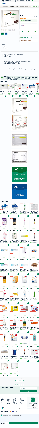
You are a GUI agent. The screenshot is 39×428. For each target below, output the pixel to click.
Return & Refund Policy (22, 402)
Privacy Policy (21, 399)
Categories (14, 398)
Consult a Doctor (9, 398)
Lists (1, 400)
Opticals (17, 6)
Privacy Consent (22, 400)
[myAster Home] (1, 415)
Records (2, 398)
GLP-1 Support (26, 6)
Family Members (3, 401)
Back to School (22, 6)
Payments (21, 403)
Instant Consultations (9, 402)
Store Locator (15, 403)
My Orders (14, 401)
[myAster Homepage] (3, 3)
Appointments (2, 399)
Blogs (29, 6)
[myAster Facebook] (15, 384)
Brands (14, 402)
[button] (20, 83)
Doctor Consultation (4, 6)
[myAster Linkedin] (21, 384)
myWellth (2, 402)
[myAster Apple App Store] (35, 408)
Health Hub (11, 6)
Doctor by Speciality (8, 400)
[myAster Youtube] (23, 384)
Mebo (21, 10)
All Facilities (8, 403)
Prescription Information (14, 400)
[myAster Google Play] (29, 408)
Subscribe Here (28, 391)
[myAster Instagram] (17, 384)
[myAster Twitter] (19, 384)
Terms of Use (21, 398)
